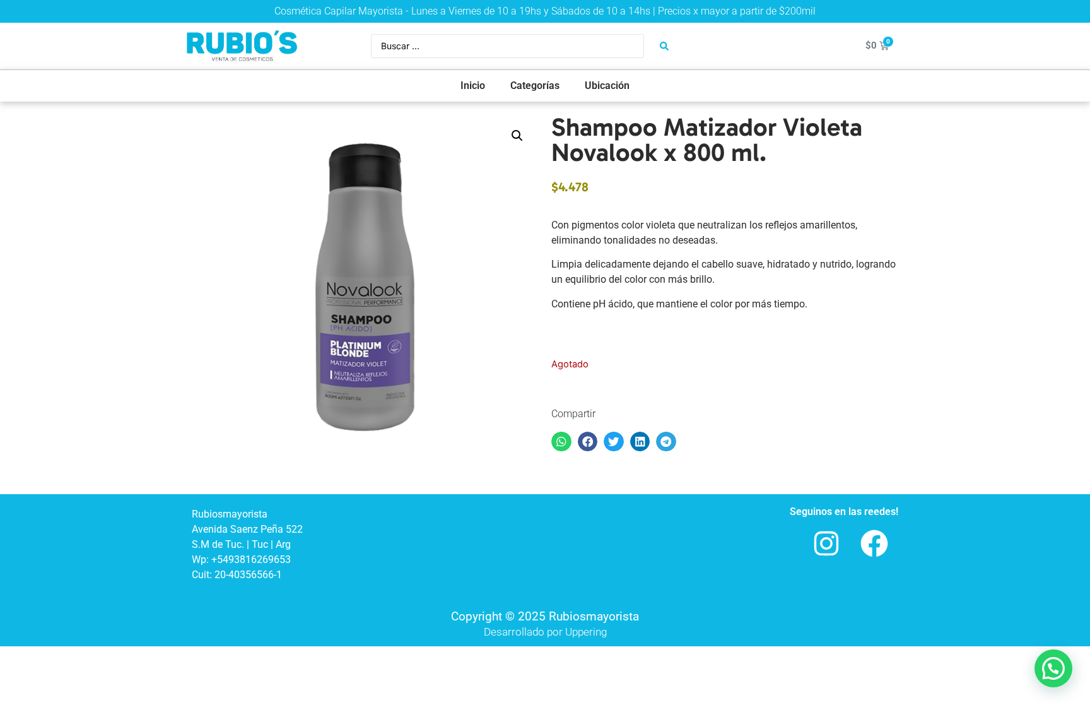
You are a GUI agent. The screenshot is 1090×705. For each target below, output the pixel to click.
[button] (517, 135)
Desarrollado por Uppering (545, 631)
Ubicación (607, 86)
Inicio (472, 86)
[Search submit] (664, 46)
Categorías (535, 86)
